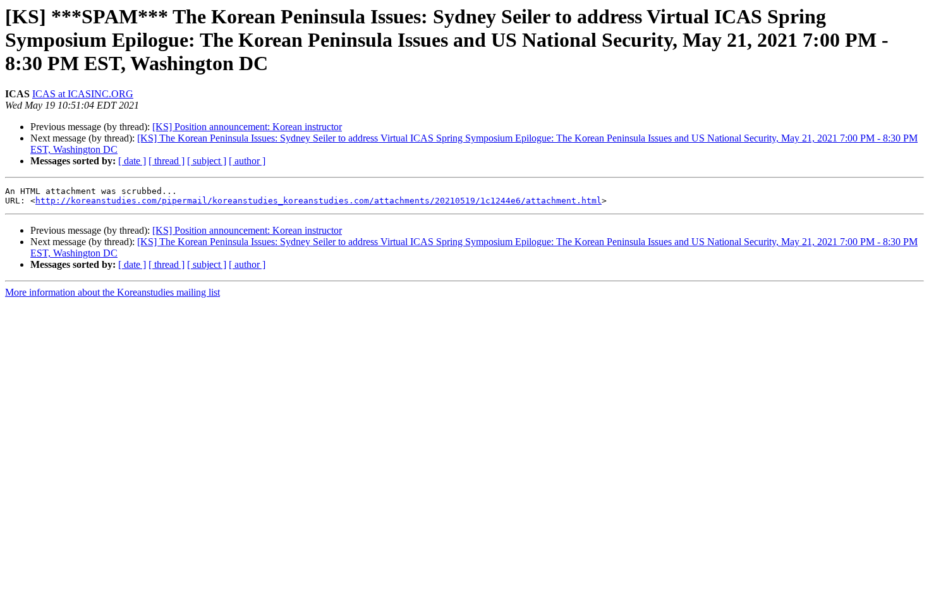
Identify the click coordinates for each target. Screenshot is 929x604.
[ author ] (247, 160)
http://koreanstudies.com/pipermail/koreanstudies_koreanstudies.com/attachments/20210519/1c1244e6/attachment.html (318, 200)
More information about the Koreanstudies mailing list (112, 292)
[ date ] (132, 160)
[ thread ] (167, 160)
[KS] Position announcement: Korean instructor (247, 126)
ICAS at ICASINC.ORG (82, 93)
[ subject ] (206, 160)
